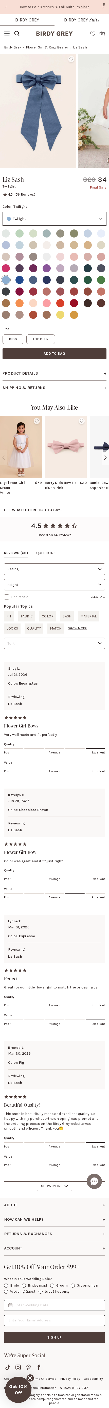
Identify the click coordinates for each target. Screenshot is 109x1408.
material (88, 616)
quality (34, 628)
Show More (51, 1186)
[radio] (6, 233)
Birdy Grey (27, 20)
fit (9, 616)
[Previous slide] (6, 7)
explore (69, 7)
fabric (27, 616)
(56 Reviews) (24, 194)
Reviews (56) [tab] (16, 553)
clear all (98, 596)
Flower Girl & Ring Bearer (47, 47)
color (47, 616)
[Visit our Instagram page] (18, 1367)
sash (67, 616)
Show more (77, 628)
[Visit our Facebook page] (39, 1367)
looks (12, 628)
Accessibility (93, 1378)
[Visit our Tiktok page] (7, 1367)
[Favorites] (92, 33)
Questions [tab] (46, 553)
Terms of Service (44, 1378)
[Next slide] (103, 7)
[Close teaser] (30, 1378)
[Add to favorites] (71, 59)
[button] (18, 1390)
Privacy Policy (70, 1378)
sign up (54, 1337)
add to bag (54, 353)
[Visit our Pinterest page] (28, 1367)
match (55, 628)
